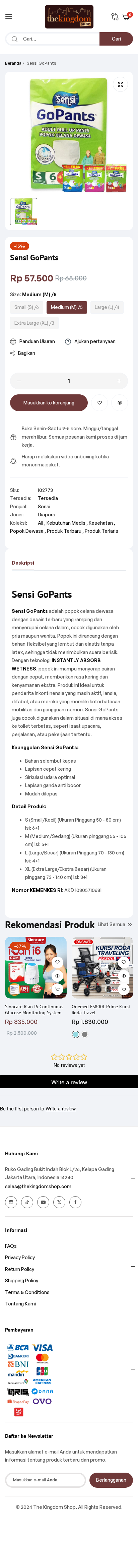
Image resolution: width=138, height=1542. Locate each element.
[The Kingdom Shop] (69, 16)
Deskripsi (23, 563)
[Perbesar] (120, 84)
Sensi (44, 506)
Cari (116, 39)
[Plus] (119, 381)
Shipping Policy (21, 1280)
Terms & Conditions (27, 1292)
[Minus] (19, 381)
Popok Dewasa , (28, 531)
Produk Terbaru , (65, 531)
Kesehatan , (102, 523)
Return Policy (19, 1269)
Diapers (46, 514)
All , (42, 523)
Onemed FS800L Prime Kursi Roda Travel (101, 1010)
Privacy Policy (20, 1257)
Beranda (13, 63)
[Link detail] (11, 1202)
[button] (99, 402)
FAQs (11, 1246)
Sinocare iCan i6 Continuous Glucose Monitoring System (34, 1010)
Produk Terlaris (101, 531)
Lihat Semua (111, 924)
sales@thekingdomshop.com (38, 1186)
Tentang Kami (20, 1303)
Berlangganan (111, 1480)
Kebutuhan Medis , (67, 523)
